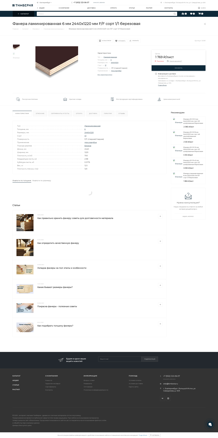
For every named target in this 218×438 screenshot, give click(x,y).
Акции (15, 380)
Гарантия (108, 113)
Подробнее (143, 435)
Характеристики (22, 113)
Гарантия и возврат (52, 383)
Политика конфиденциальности (96, 390)
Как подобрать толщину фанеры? (55, 326)
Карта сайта (133, 387)
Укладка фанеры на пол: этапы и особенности (61, 268)
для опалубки (116, 71)
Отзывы (121, 113)
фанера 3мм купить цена (21, 425)
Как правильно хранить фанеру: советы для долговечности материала (75, 218)
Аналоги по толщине (21, 180)
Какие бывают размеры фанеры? (55, 287)
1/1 (105, 65)
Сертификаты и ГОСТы (60, 113)
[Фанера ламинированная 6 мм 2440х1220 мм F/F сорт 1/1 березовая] (56, 67)
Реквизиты (88, 383)
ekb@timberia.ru (170, 384)
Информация (90, 376)
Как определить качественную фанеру (58, 243)
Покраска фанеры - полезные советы (57, 306)
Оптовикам (88, 387)
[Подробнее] (160, 216)
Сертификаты (50, 387)
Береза (87, 146)
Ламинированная (110, 57)
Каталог (16, 376)
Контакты (49, 390)
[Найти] (174, 14)
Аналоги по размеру (41, 180)
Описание (40, 113)
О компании (51, 376)
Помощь (133, 376)
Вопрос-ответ (89, 380)
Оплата (79, 113)
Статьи (15, 385)
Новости (48, 380)
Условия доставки (136, 383)
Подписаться (149, 359)
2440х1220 (114, 62)
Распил (16, 389)
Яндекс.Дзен (168, 398)
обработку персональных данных (27, 423)
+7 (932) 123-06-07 (81, 2)
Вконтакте (162, 398)
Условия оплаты (135, 380)
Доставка (93, 113)
